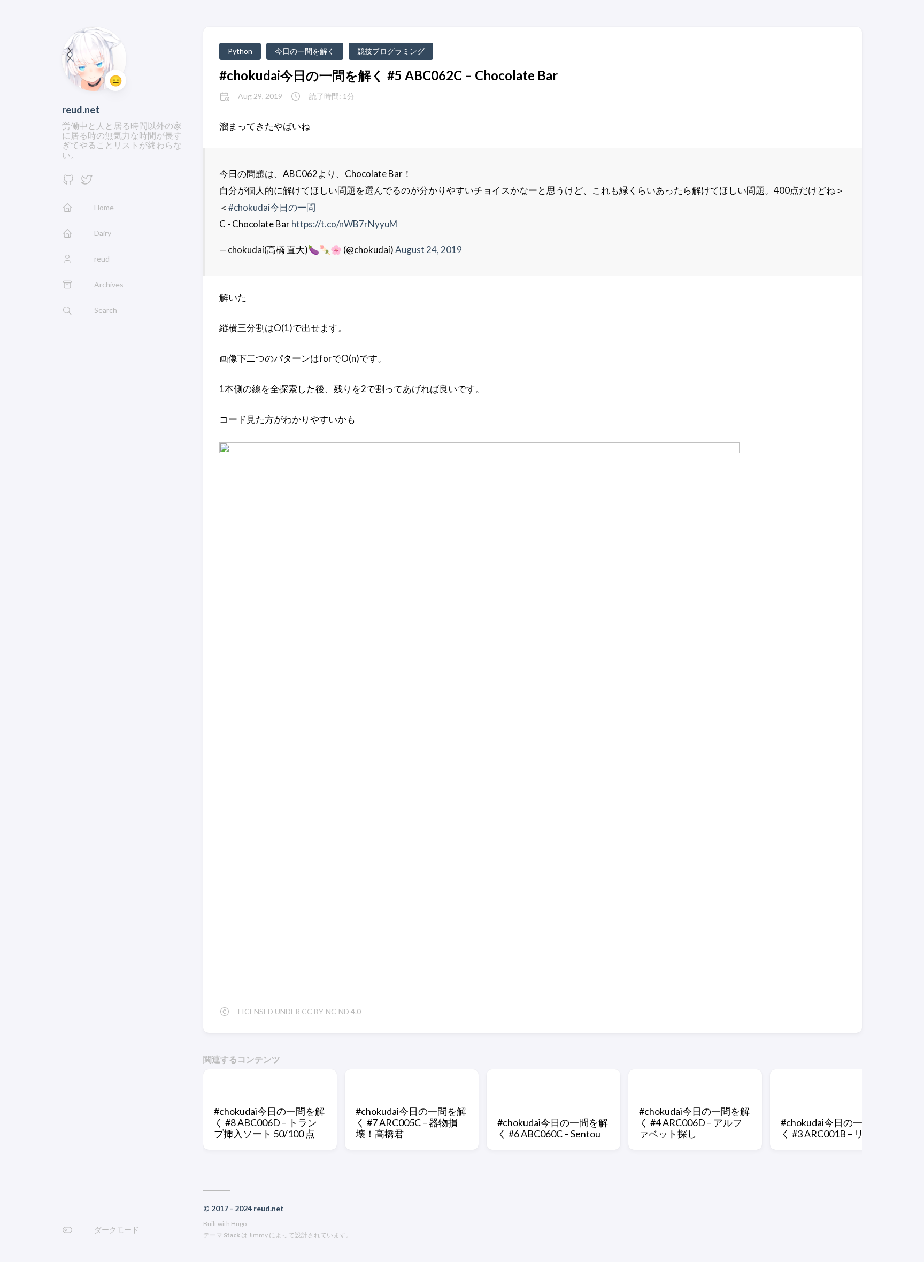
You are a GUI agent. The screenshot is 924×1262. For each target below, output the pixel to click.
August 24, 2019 (428, 249)
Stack (232, 1235)
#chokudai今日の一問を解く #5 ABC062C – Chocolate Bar (388, 75)
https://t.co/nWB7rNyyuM (344, 224)
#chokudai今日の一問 (271, 207)
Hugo (239, 1224)
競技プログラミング (391, 51)
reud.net (80, 110)
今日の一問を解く (305, 51)
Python (240, 51)
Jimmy (258, 1235)
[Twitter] (86, 183)
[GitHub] (68, 183)
